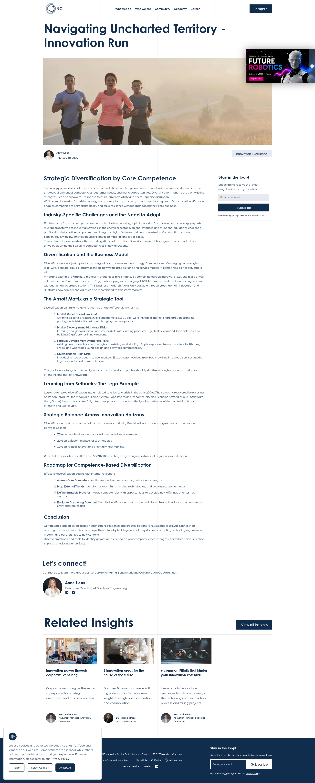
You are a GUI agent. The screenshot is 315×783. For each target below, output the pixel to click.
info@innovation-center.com (117, 760)
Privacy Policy (131, 766)
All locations (175, 760)
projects (79, 543)
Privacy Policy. (60, 758)
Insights (261, 8)
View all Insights (254, 624)
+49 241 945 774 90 (150, 760)
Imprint (147, 766)
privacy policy (252, 773)
